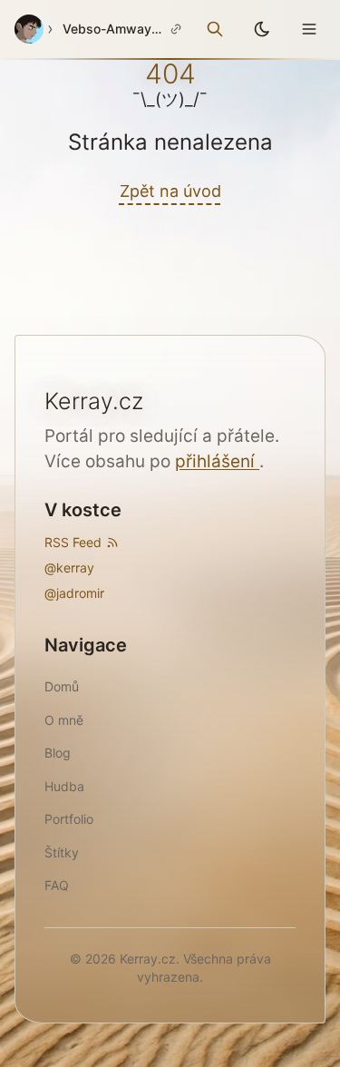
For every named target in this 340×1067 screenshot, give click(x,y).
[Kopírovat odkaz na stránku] (176, 29)
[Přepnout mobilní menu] (309, 29)
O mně (63, 720)
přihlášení (217, 461)
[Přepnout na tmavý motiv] (262, 29)
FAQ (56, 885)
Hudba (64, 786)
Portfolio (68, 819)
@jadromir (74, 593)
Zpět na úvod (170, 191)
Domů (61, 686)
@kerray (69, 567)
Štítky (61, 852)
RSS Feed (73, 542)
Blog (57, 752)
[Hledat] (215, 29)
